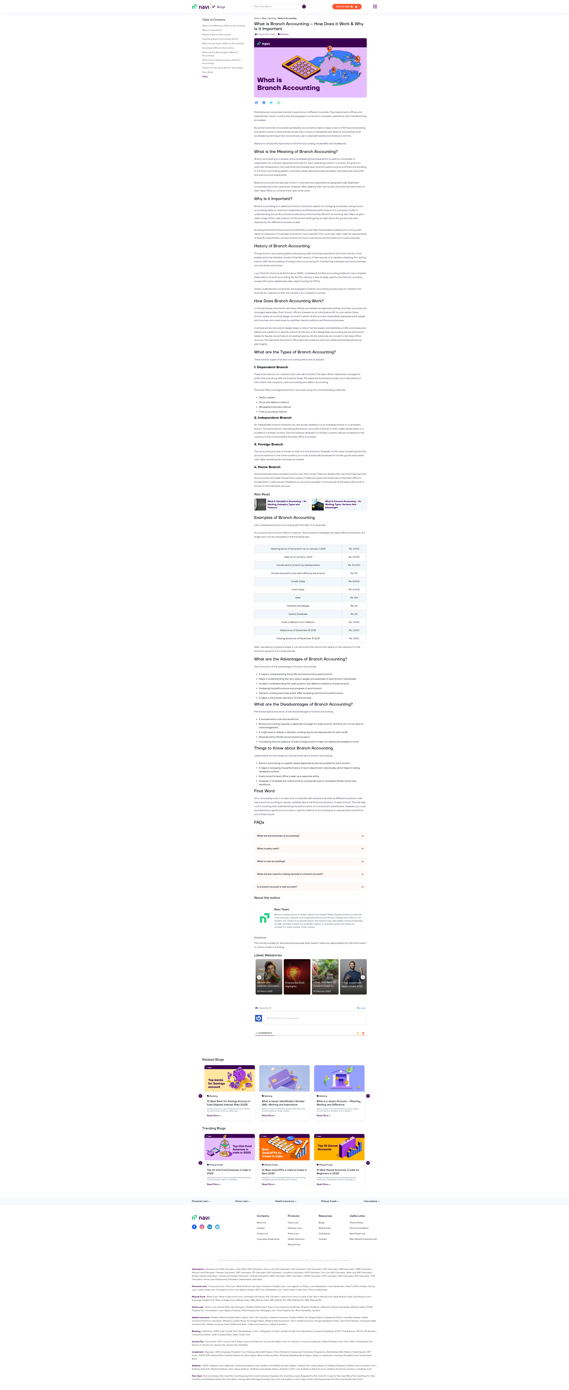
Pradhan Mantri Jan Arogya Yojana (305, 1317)
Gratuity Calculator (259, 1276)
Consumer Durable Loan (273, 1286)
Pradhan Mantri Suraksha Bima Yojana (229, 1317)
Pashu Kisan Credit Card (295, 1289)
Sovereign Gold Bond (254, 1296)
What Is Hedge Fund (225, 1300)
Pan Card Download (239, 1376)
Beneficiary (307, 1331)
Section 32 (232, 1345)
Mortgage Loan (268, 1310)
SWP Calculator (363, 1269)
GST (220, 1341)
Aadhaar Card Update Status (264, 1369)
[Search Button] (304, 6)
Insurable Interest (351, 1317)
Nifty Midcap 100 (295, 1300)
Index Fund (286, 1296)
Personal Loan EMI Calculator (220, 1269)
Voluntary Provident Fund (346, 1355)
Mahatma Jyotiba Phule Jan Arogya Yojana (243, 1320)
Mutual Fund (294, 1244)
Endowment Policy (333, 1317)
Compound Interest (201, 1334)
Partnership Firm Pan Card (331, 1379)
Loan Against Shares (244, 1289)
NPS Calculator (346, 1269)
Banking (272, 18)
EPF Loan (260, 1289)
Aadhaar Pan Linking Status (311, 1365)
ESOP (202, 1355)
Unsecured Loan (216, 1286)
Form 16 (286, 1341)
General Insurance (279, 1317)
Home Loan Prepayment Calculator (221, 1279)
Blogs (221, 7)
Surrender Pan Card (270, 1379)
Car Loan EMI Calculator (333, 1272)
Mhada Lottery (358, 1307)
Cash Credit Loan (206, 1289)
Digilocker (229, 1365)
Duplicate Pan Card (279, 1376)
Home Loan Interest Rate (217, 1307)
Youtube (323, 1239)
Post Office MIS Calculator (249, 1269)
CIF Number (370, 1331)
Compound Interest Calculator (233, 1276)
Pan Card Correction (259, 1376)
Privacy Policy (356, 1222)
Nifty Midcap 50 (278, 1300)
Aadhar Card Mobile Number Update (278, 1365)
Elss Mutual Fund (362, 1296)
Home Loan (241, 1201)
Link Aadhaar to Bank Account (311, 1369)
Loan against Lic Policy (298, 1286)
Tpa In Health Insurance (302, 1320)
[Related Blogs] (229, 1078)
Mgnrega (209, 1352)
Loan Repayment (318, 1286)
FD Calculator (259, 1272)
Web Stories (325, 1228)
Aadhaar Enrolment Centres (340, 1369)
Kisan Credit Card (241, 1334)
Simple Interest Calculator (204, 1276)
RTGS (338, 1331)
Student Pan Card (353, 1379)
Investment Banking (323, 1331)
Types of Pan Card (309, 1379)
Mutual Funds (329, 1201)
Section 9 (296, 1341)
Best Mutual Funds (343, 1296)
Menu (375, 6)
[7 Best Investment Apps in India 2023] (353, 977)
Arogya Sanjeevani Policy (327, 1320)
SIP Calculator (299, 1269)
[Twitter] (217, 1227)
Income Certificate (311, 1341)
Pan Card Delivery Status (209, 1379)
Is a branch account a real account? (277, 886)
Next (362, 976)
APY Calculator (329, 1276)
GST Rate (243, 1345)
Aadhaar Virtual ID (201, 1369)
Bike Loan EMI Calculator (359, 1272)
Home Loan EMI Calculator (277, 1269)
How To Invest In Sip (302, 1296)
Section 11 (196, 1345)
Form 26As (349, 1341)
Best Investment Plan (268, 1355)
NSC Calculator (294, 1276)
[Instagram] (202, 1227)
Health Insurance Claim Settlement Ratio (227, 1324)
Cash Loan (293, 1222)
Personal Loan (200, 1201)
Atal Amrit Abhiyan (350, 1320)
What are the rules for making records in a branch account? (290, 874)
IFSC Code (219, 1331)
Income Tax (210, 1341)
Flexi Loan (230, 1286)
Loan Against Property (229, 1310)
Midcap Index (242, 1300)
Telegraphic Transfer (270, 1331)
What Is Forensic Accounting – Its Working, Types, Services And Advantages (343, 504)
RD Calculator (274, 1272)
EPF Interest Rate (214, 1355)
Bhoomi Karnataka (341, 1307)
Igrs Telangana (238, 1307)
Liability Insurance (278, 1324)
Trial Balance (348, 1331)
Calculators (370, 1201)
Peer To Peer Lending (356, 1286)
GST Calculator (312, 1272)
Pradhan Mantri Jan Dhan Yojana (240, 1355)
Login (363, 1008)
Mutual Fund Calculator (203, 1272)
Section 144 (219, 1345)
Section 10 (208, 1345)
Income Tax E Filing (232, 1341)
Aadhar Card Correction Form (361, 1365)
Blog (264, 18)
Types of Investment (322, 1355)
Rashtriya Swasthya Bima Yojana (295, 1355)
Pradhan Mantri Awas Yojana (260, 1307)
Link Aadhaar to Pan (290, 1379)
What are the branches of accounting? (278, 835)
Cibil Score (207, 1331)
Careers (261, 1228)
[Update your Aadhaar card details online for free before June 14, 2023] (269, 977)
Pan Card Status (211, 1376)
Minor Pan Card (354, 1376)
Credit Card (231, 1331)
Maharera (325, 1307)
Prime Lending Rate (317, 1289)
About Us (261, 1222)
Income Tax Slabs (272, 1341)
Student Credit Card (291, 1331)
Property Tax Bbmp (310, 1307)
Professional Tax (364, 1341)
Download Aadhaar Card (247, 1365)
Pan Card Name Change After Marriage (241, 1379)
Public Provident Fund (332, 1341)
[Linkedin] (209, 1227)
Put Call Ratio (272, 1296)
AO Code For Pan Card (334, 1376)
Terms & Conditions (359, 1228)
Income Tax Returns (253, 1341)
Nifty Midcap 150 (313, 1300)
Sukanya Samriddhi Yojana (259, 1352)
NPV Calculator (345, 1276)
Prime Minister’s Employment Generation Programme (300, 1352)
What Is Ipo (212, 1296)
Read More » (214, 1115)
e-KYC (255, 1331)
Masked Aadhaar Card (222, 1369)
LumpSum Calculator (293, 1272)
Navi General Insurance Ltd (363, 1239)
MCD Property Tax (250, 1310)
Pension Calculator (225, 1272)
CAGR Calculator (312, 1276)
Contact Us (262, 1233)
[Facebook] (194, 1227)
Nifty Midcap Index (260, 1300)
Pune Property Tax (285, 1310)
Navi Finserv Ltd (357, 1233)
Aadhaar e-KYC (287, 1369)
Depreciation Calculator (250, 1279)
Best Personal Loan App (248, 1286)
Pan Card (224, 1376)
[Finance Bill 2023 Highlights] (297, 977)
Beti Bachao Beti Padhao (339, 1352)
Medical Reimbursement (277, 1320)
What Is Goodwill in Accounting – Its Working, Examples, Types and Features (287, 504)
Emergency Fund (224, 1289)
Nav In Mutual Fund (323, 1296)
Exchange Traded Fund (203, 1300)
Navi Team (281, 909)
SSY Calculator (314, 1269)
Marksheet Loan (274, 1289)
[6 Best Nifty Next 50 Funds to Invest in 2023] (325, 977)
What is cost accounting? (271, 861)
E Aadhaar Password (336, 1365)
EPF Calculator (330, 1269)
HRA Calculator (277, 1276)
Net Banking (245, 1331)
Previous (258, 976)
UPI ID (359, 1331)
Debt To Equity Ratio (221, 1334)
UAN (217, 1352)
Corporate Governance (268, 1239)
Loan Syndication (336, 1286)
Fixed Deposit (359, 1352)
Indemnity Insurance (258, 1324)
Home (257, 18)
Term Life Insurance (258, 1317)
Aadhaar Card (216, 1365)
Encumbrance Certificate (287, 1307)
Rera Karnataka (303, 1310)
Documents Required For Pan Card (306, 1376)
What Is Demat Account (230, 1296)
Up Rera (316, 1310)
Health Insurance (284, 1201)
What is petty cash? (268, 848)
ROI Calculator (362, 1276)
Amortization (211, 1310)
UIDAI (205, 1365)
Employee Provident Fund (233, 1352)
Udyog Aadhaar (241, 1369)
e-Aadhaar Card (364, 1369)
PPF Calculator (243, 1272)
